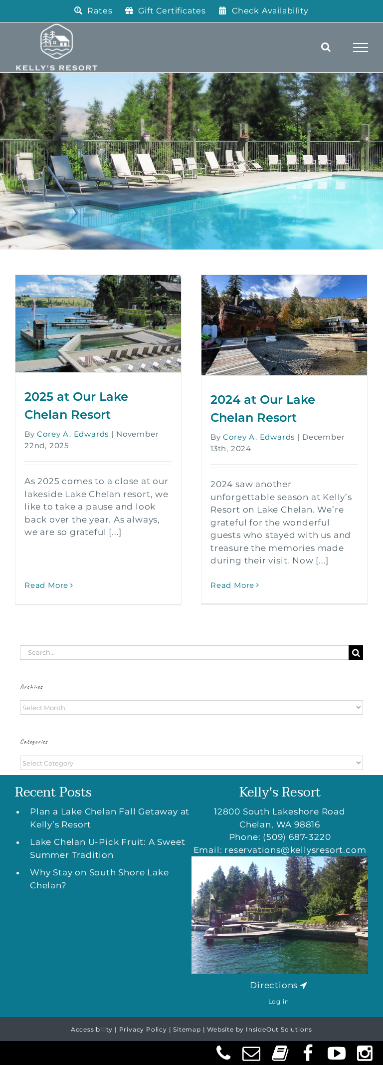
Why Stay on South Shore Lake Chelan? (99, 878)
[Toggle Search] (326, 47)
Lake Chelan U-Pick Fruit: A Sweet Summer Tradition (107, 848)
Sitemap (187, 1029)
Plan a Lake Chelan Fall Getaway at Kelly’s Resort (110, 817)
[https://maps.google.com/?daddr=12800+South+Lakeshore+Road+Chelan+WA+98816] (304, 985)
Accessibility (92, 1029)
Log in (278, 1001)
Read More (46, 585)
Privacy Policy (143, 1029)
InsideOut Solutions (279, 1029)
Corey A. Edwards (73, 434)
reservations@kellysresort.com (295, 850)
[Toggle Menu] (361, 47)
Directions (274, 985)
